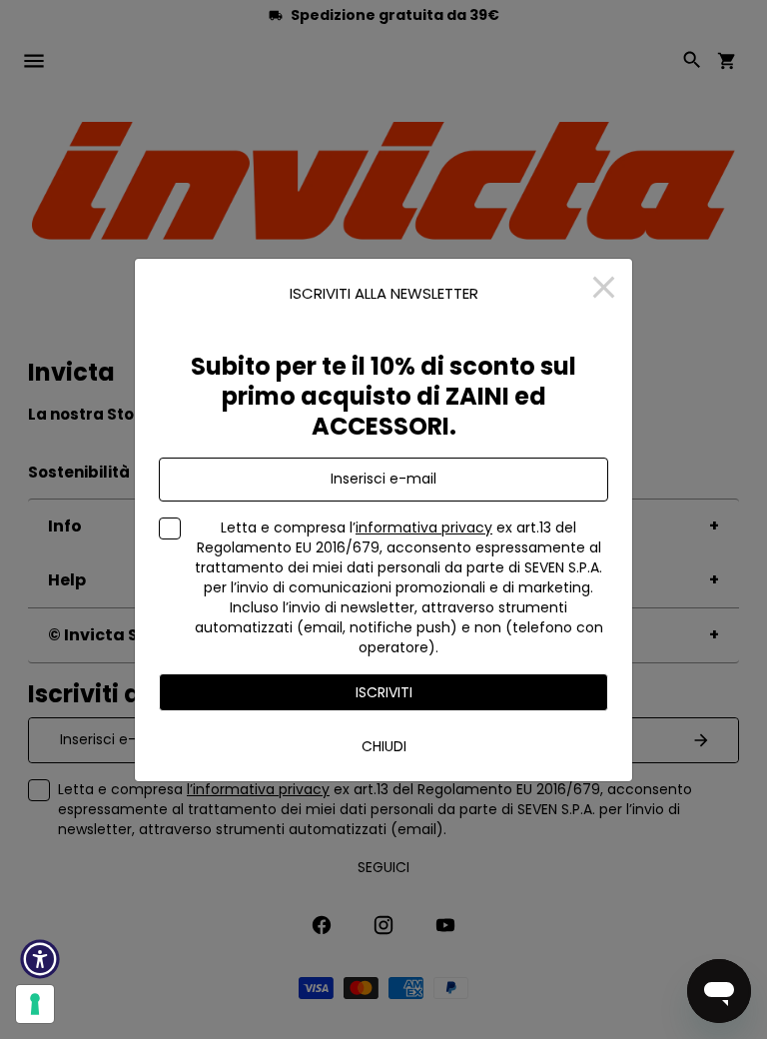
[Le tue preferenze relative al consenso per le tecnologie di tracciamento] (35, 1004)
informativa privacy (424, 527)
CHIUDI (384, 746)
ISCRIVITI (384, 692)
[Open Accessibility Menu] (40, 959)
